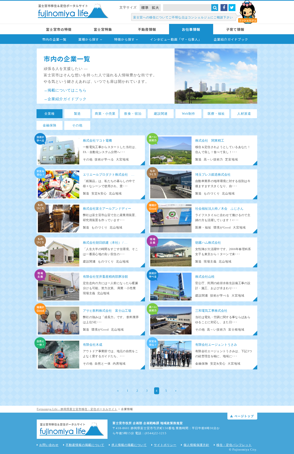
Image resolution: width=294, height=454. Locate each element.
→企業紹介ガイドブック (65, 99)
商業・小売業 (105, 113)
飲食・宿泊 (132, 113)
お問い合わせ (49, 445)
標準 (145, 7)
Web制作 (188, 113)
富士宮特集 (103, 29)
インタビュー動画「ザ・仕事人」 (176, 39)
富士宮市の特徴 (59, 29)
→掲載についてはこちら (65, 90)
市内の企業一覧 (54, 39)
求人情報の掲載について (129, 445)
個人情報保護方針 (196, 445)
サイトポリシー (165, 445)
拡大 (155, 7)
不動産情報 (147, 29)
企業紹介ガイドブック (231, 39)
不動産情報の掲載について (85, 445)
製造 (77, 113)
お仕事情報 (191, 29)
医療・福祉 (216, 113)
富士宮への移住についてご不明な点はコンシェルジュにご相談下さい (183, 17)
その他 (77, 125)
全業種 (49, 113)
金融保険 (50, 125)
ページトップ (242, 416)
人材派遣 (244, 113)
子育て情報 (235, 29)
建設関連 (161, 113)
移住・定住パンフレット (234, 445)
